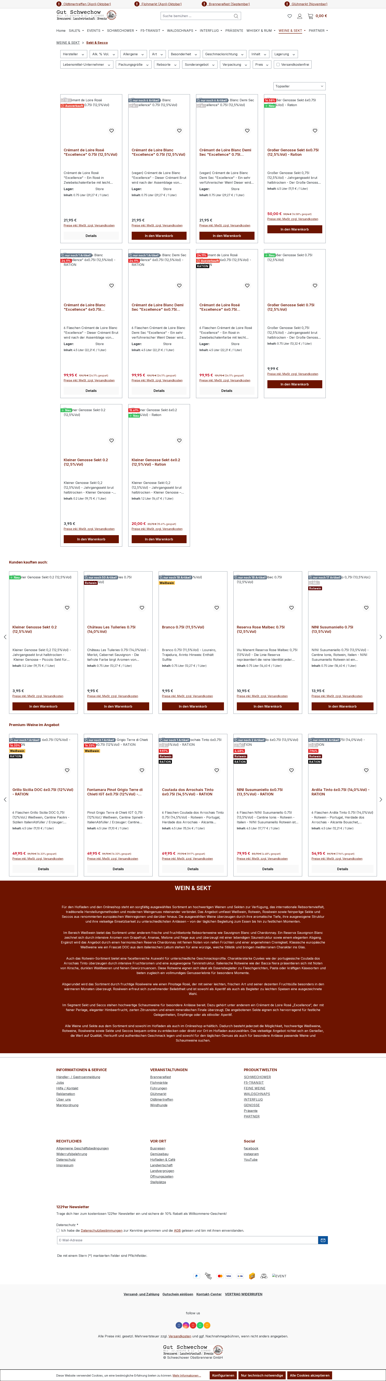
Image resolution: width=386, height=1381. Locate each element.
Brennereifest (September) (228, 4)
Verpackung (232, 64)
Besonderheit (181, 54)
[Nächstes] (381, 636)
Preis (259, 64)
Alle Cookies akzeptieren (310, 1375)
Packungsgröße (131, 64)
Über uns (63, 1099)
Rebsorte (164, 64)
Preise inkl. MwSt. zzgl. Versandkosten (89, 225)
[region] (193, 636)
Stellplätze (158, 1182)
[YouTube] (193, 1325)
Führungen (158, 1088)
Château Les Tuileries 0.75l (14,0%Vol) (36, 629)
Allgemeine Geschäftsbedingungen (82, 1148)
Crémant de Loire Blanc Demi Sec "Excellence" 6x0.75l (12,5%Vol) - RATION (158, 307)
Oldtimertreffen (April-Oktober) (86, 4)
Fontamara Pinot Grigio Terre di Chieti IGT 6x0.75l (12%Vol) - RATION (40, 792)
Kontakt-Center (209, 1294)
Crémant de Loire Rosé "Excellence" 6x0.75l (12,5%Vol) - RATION (219, 307)
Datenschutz (66, 1160)
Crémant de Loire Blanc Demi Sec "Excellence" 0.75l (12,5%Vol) (225, 152)
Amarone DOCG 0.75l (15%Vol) (339, 627)
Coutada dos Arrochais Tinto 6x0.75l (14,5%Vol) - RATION (113, 792)
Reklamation (65, 1094)
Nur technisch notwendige (262, 1375)
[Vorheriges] (5, 636)
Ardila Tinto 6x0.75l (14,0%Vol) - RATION (266, 792)
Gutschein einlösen (177, 1294)
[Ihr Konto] (300, 16)
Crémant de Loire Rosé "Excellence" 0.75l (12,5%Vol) (90, 152)
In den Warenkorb (159, 236)
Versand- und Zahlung (141, 1294)
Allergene (131, 54)
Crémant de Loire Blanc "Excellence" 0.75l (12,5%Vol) (158, 152)
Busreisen (157, 1148)
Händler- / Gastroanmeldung (78, 1077)
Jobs (60, 1083)
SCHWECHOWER (257, 1077)
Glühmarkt (158, 1094)
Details (91, 236)
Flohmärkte (159, 1083)
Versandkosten (179, 1336)
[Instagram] (186, 1325)
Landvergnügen (162, 1171)
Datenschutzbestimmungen (101, 1230)
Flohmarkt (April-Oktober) (161, 4)
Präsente (251, 1111)
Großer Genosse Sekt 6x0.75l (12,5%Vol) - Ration (293, 152)
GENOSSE (252, 1105)
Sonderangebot (197, 64)
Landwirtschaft (161, 1165)
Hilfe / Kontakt (67, 1088)
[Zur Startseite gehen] (86, 15)
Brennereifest (160, 1077)
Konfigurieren (223, 1375)
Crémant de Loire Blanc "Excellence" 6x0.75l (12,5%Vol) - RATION (85, 307)
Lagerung (282, 54)
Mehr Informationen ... (187, 1375)
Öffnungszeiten (161, 1176)
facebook (251, 1148)
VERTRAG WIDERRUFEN (243, 1294)
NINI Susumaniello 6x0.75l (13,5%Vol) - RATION (185, 792)
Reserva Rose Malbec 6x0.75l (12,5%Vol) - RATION (338, 792)
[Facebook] (179, 1325)
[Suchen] (236, 16)
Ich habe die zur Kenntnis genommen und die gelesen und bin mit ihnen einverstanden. (152, 1230)
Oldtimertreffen (161, 1099)
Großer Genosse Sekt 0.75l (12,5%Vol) (290, 307)
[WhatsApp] (200, 1325)
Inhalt (256, 54)
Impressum (64, 1165)
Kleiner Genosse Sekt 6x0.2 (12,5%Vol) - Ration (156, 462)
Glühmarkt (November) (308, 4)
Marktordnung (67, 1105)
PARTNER (252, 1116)
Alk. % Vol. (101, 54)
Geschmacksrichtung (221, 54)
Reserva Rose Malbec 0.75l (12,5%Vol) (186, 629)
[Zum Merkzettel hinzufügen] (112, 131)
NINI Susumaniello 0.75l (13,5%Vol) (257, 629)
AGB (177, 1230)
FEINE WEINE (254, 1088)
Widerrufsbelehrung (71, 1154)
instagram (251, 1154)
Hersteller (71, 54)
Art (155, 54)
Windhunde (158, 1105)
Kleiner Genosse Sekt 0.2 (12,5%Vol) (86, 462)
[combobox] (196, 16)
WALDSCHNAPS (257, 1094)
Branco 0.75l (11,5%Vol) (108, 627)
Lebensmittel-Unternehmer (84, 64)
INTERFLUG (253, 1099)
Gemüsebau (159, 1154)
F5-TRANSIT (254, 1083)
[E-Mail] (207, 1325)
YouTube (251, 1160)
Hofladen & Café (162, 1160)
